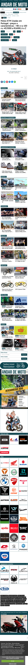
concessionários (4, 14)
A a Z (18, 31)
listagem (8, 17)
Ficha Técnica (8, 643)
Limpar (3, 31)
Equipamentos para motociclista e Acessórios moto (13, 597)
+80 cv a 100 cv (5, 40)
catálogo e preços (8, 12)
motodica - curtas (15, 15)
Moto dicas (3, 295)
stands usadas (10, 14)
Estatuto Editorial (16, 643)
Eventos (3, 324)
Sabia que (3, 265)
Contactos (3, 643)
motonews (16, 14)
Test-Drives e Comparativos (7, 117)
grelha (5, 17)
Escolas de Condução (9, 604)
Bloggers (25, 604)
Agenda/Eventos (13, 595)
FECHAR (12, 661)
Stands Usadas (18, 599)
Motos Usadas (4, 595)
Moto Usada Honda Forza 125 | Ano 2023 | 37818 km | (14, 613)
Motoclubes (19, 604)
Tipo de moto (4, 34)
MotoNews (3, 88)
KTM (11, 34)
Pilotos (2, 605)
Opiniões (3, 176)
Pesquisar (24, 354)
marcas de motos (23, 12)
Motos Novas (21, 595)
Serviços (7, 605)
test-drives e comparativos (6, 15)
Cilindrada (16, 37)
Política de (12, 663)
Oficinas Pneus (9, 600)
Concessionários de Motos (7, 599)
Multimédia (4, 206)
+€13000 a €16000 (5, 37)
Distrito (14, 40)
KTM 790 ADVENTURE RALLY (14, 71)
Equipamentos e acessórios (7, 147)
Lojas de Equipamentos (20, 600)
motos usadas (16, 12)
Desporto (3, 235)
